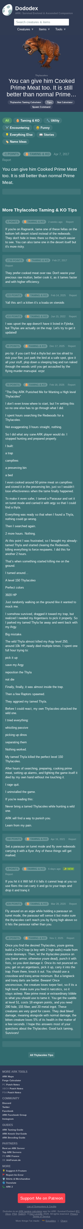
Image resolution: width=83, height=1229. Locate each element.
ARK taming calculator (30, 1211)
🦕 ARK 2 (7, 1186)
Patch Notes (13, 1084)
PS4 (14, 1214)
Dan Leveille (36, 1214)
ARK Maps (8, 1076)
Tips (49, 102)
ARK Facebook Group (14, 1115)
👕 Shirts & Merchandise (16, 1179)
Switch (21, 1214)
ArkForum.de (13, 1160)
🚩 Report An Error (13, 1175)
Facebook (7, 1111)
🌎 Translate (9, 1183)
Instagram (8, 1119)
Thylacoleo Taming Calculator (25, 102)
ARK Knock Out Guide (14, 1133)
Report (6, 160)
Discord (6, 1103)
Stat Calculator (65, 102)
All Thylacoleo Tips (41, 1055)
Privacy (74, 1214)
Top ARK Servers (11, 1152)
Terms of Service (41, 1216)
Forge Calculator (11, 1080)
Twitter (6, 1107)
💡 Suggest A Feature (14, 1170)
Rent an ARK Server (13, 1148)
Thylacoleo (41, 75)
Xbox (8, 1214)
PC (78, 1211)
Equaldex (51, 1221)
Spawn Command (41, 107)
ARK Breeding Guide (13, 1137)
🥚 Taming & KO (37, 154)
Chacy (64, 1221)
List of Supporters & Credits (41, 1206)
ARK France (12, 1156)
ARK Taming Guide (12, 1129)
